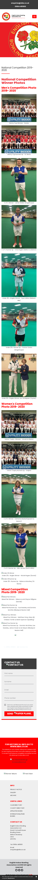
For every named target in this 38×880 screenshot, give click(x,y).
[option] (19, 39)
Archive (13, 795)
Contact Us (23, 647)
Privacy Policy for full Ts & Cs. (23, 709)
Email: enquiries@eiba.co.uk (17, 848)
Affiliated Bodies (16, 811)
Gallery (13, 792)
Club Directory (16, 805)
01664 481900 (10, 647)
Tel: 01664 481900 (16, 844)
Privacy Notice (16, 789)
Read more (11, 878)
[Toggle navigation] (34, 16)
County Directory (17, 808)
